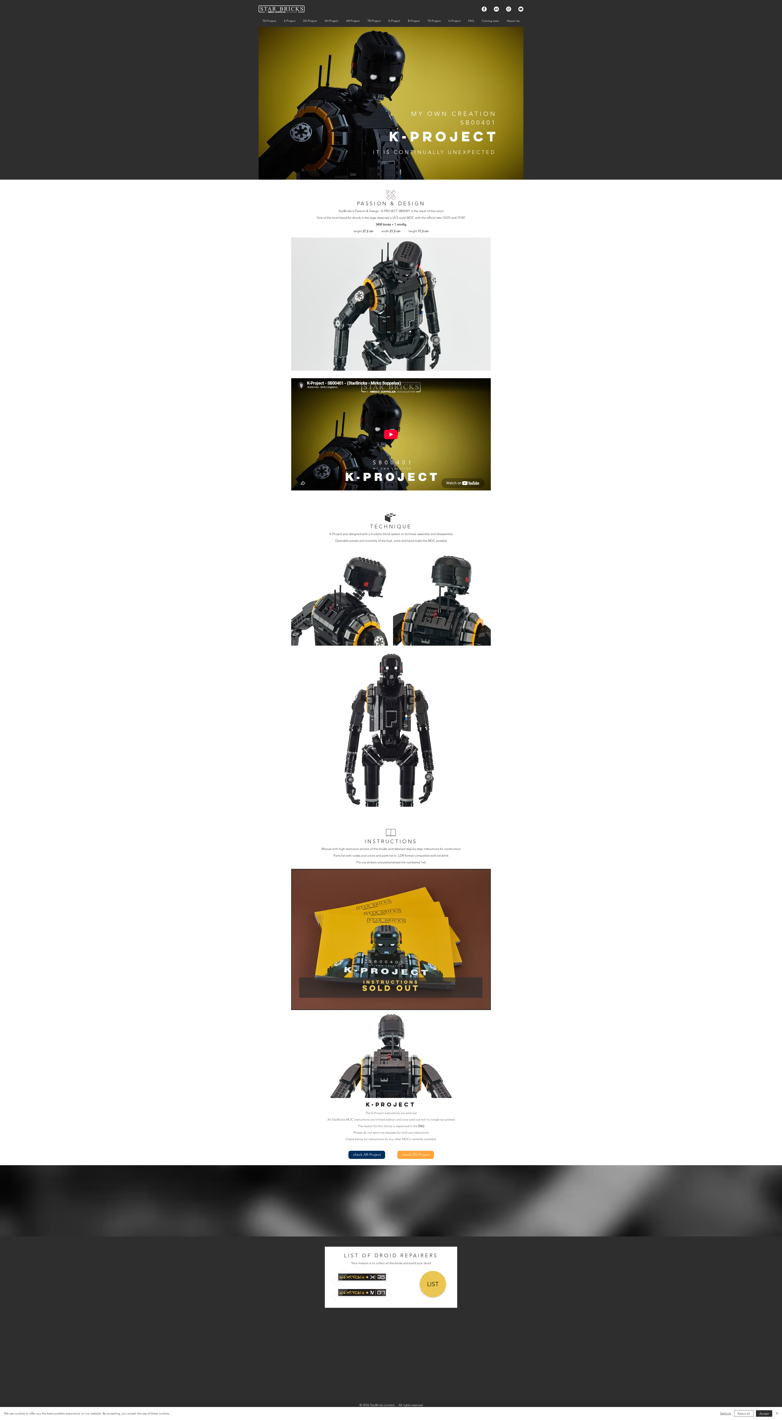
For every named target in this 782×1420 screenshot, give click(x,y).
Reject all (744, 1414)
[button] (391, 304)
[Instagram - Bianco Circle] (508, 9)
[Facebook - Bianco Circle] (484, 9)
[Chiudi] (777, 1413)
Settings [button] (725, 1413)
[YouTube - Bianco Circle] (520, 9)
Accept (764, 1414)
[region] (340, 597)
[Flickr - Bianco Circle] (496, 9)
